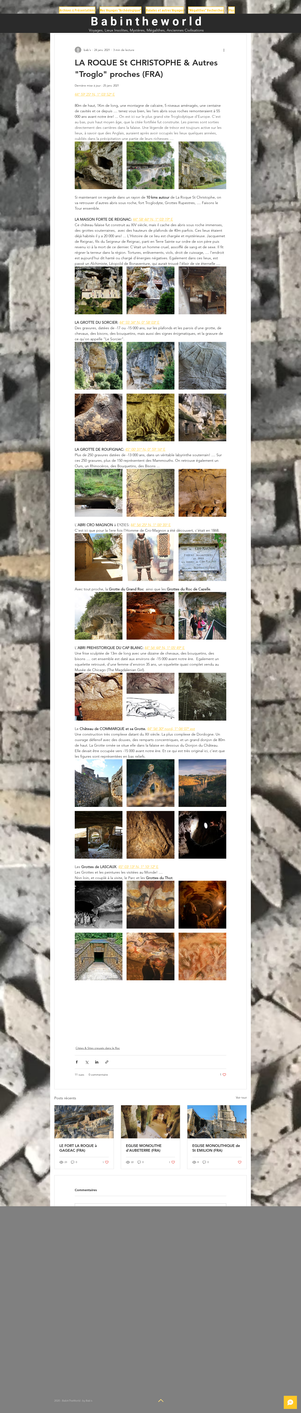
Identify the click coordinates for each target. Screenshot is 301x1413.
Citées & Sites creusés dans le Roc (98, 1048)
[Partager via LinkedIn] (97, 1062)
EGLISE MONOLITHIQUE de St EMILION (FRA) (216, 1148)
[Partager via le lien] (107, 1062)
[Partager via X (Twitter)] (87, 1062)
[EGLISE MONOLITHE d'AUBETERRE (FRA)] (150, 1121)
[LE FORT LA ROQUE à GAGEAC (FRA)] (84, 1121)
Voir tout (241, 1097)
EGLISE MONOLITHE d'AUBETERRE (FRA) (144, 1148)
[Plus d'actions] (223, 49)
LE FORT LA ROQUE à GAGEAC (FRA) (78, 1148)
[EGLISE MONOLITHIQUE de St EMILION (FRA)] (217, 1121)
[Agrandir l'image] (98, 165)
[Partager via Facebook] (77, 1062)
